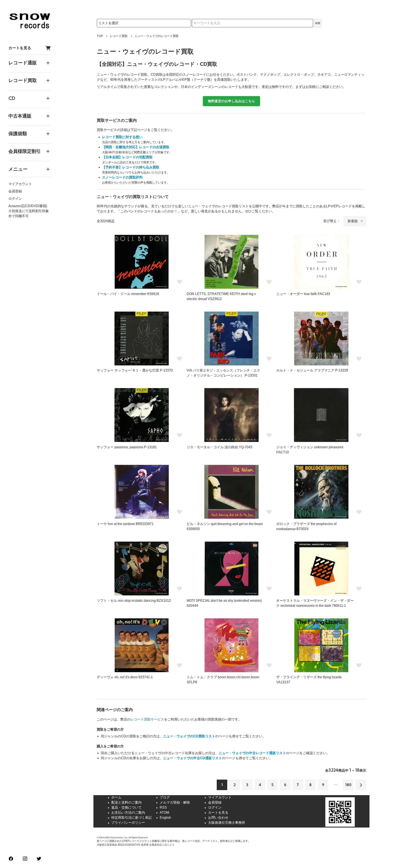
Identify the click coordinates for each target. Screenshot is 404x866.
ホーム (116, 797)
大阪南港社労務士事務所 (226, 823)
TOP (100, 36)
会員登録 (15, 191)
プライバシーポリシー (128, 823)
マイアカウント (20, 184)
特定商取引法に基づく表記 (131, 818)
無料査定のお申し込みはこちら (231, 101)
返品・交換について (126, 807)
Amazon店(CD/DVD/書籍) (27, 206)
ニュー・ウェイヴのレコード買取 (156, 36)
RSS (163, 807)
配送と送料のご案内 (126, 802)
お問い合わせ (218, 818)
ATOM (164, 812)
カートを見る (19, 47)
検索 (317, 23)
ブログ (165, 797)
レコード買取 (119, 36)
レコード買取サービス (147, 719)
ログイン (15, 198)
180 (348, 784)
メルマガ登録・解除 (175, 802)
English (165, 818)
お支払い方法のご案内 (128, 812)
